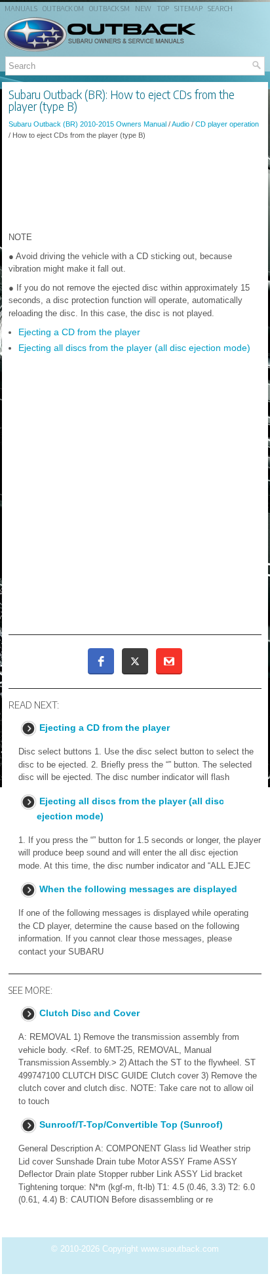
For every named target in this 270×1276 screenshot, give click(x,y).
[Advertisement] (135, 185)
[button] (101, 661)
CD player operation (227, 124)
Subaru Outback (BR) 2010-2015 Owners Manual (87, 124)
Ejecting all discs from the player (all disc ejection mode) (134, 347)
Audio (180, 124)
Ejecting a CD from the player (79, 332)
